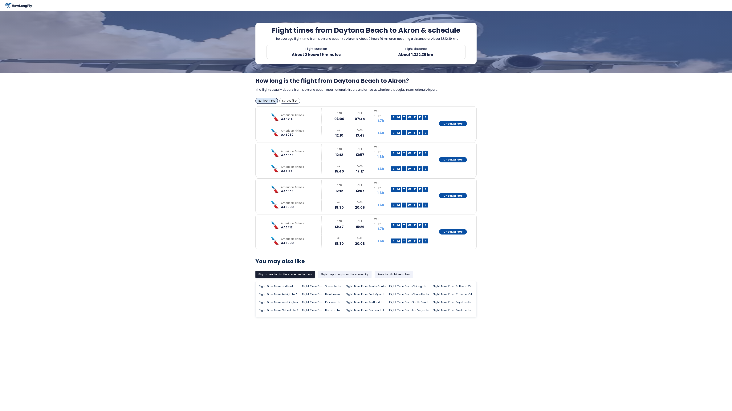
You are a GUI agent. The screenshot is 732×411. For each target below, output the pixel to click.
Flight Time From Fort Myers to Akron (367, 294)
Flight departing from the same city (344, 274)
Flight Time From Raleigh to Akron (280, 294)
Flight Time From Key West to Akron (323, 302)
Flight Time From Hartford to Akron (280, 286)
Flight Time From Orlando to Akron (280, 310)
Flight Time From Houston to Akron (323, 310)
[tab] (285, 274)
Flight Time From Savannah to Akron (367, 310)
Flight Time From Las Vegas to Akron (410, 310)
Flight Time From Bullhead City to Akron (454, 286)
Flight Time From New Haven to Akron (323, 294)
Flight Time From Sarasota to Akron (323, 286)
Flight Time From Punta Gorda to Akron (367, 286)
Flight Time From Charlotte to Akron (410, 294)
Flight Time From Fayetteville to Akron (454, 302)
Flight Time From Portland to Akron (367, 302)
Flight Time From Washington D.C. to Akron (280, 302)
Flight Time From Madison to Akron (454, 310)
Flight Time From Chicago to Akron (410, 286)
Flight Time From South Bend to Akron (410, 302)
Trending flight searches (394, 274)
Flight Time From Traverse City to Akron (454, 294)
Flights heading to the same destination (285, 274)
